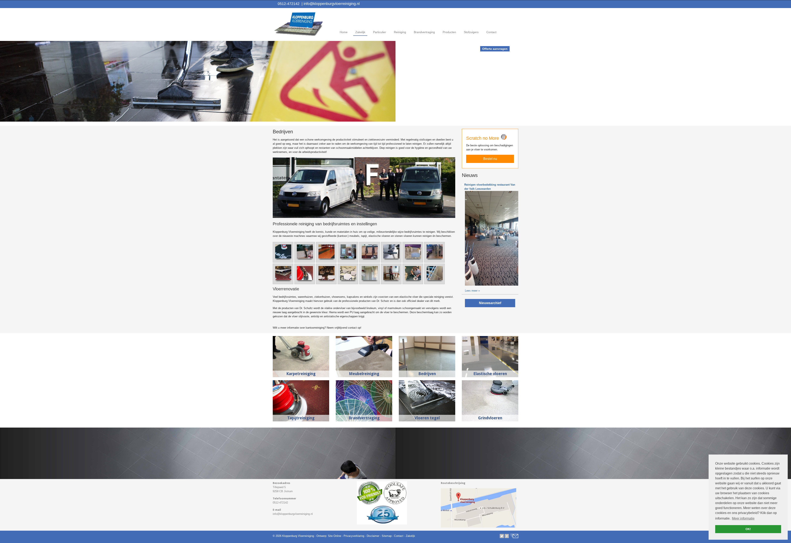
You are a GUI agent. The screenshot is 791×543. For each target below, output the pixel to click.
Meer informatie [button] (743, 518)
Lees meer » (472, 290)
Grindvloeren (490, 418)
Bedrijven (427, 373)
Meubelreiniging (364, 373)
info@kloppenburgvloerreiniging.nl (331, 4)
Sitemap (387, 535)
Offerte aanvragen (495, 48)
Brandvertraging (364, 418)
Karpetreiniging (301, 373)
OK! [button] (748, 529)
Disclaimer (373, 535)
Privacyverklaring (354, 535)
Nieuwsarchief (490, 303)
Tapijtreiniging (301, 418)
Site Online (334, 535)
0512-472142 (289, 4)
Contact (398, 535)
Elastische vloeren (490, 373)
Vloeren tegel (427, 418)
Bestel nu (490, 158)
